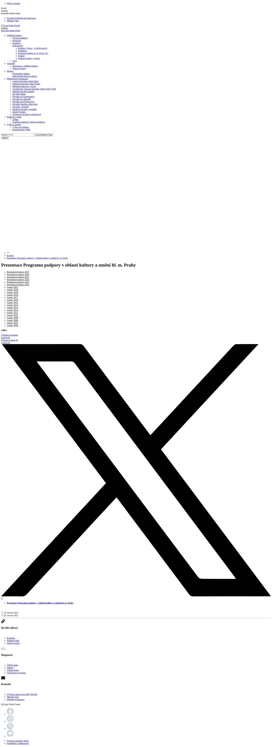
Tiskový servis (13, 643)
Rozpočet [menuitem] (16, 40)
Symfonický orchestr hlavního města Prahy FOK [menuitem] (34, 89)
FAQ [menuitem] (14, 61)
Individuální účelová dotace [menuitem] (24, 76)
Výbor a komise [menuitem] (14, 124)
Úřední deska (13, 670)
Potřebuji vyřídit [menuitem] (14, 117)
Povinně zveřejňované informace (21, 18)
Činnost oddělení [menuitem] (20, 38)
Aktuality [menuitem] (11, 63)
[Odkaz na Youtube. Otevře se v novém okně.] (10, 736)
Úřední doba (12, 665)
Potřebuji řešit (13, 640)
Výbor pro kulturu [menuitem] (20, 127)
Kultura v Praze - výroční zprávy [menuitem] (32, 48)
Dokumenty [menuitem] (17, 45)
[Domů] (8, 253)
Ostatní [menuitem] (21, 56)
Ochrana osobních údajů (18, 741)
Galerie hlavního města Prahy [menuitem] (25, 81)
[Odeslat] (43, 134)
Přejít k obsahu (13, 3)
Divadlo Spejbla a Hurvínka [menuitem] (25, 104)
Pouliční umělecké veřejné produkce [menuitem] (28, 122)
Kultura (10, 255)
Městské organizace (15, 699)
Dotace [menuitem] (10, 71)
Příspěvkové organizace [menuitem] (17, 79)
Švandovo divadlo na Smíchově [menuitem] (26, 114)
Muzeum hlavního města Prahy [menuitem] (26, 84)
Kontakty (11, 638)
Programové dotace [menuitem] (21, 73)
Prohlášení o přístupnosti (18, 743)
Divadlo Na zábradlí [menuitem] (21, 99)
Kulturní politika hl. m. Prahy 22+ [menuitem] (33, 53)
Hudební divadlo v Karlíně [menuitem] (24, 109)
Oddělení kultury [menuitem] (14, 35)
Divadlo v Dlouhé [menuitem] (20, 107)
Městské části (13, 21)
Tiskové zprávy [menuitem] (19, 68)
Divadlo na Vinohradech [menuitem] (23, 96)
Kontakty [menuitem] (16, 43)
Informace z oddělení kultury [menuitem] (25, 66)
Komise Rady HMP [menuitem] (21, 130)
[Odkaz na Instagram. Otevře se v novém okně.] (10, 721)
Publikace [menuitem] (22, 51)
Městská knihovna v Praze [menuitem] (24, 86)
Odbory (10, 667)
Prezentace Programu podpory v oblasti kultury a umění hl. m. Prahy (37, 258)
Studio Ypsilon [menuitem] (19, 112)
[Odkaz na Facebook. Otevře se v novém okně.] (10, 714)
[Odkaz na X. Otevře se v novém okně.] (10, 728)
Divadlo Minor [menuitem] (19, 94)
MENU (5, 138)
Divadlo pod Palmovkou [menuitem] (23, 101)
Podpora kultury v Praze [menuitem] (29, 58)
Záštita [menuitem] (15, 119)
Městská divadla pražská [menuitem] (23, 91)
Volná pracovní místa (16, 673)
